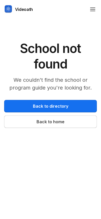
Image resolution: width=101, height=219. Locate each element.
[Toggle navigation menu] (93, 9)
